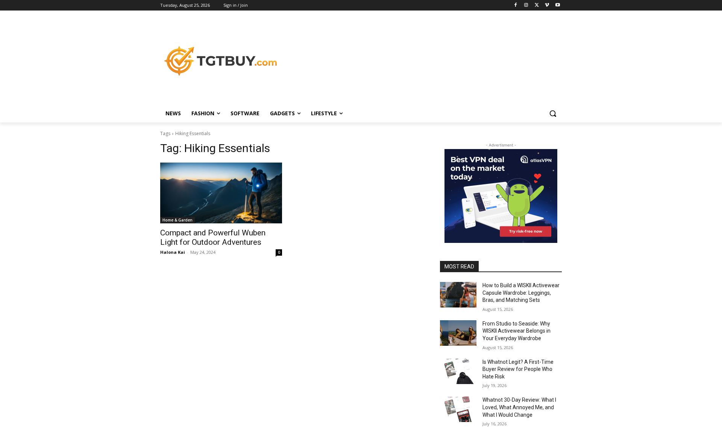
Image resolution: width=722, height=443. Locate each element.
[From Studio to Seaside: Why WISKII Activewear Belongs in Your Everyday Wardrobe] (458, 333)
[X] (536, 5)
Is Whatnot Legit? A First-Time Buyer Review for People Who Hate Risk (518, 369)
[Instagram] (526, 5)
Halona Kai (172, 252)
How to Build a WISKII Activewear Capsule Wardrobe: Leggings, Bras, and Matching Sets (521, 292)
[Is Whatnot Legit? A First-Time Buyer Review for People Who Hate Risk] (458, 371)
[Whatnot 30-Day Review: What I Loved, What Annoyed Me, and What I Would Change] (458, 409)
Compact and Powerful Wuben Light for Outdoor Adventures (212, 237)
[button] (553, 113)
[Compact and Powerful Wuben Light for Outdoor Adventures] (221, 193)
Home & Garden (177, 220)
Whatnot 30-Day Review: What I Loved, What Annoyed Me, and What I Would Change (519, 407)
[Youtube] (557, 5)
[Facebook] (515, 5)
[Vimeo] (547, 5)
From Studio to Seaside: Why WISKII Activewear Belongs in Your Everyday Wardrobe (516, 331)
